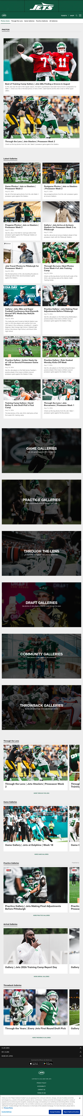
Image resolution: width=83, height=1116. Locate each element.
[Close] (80, 1098)
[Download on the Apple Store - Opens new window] (34, 1064)
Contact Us (41, 1089)
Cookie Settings (7, 1112)
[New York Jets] (41, 1072)
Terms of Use (41, 1093)
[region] (41, 1105)
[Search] (76, 15)
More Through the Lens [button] (41, 793)
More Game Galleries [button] (41, 854)
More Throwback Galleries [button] (41, 1037)
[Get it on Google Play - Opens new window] (48, 1064)
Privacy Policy (41, 1083)
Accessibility (41, 1086)
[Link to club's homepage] (4, 14)
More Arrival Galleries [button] (41, 976)
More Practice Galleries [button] (41, 915)
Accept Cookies (55, 1112)
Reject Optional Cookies (71, 1112)
